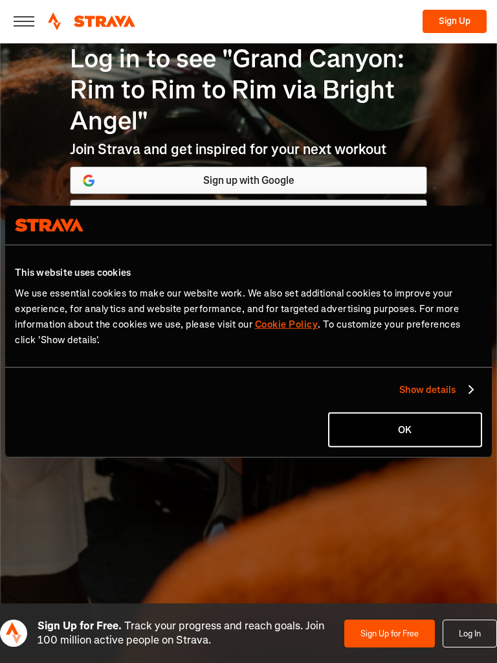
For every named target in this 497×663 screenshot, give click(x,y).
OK (405, 429)
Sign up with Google (248, 180)
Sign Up (454, 21)
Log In (470, 633)
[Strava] (91, 21)
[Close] (24, 21)
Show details (427, 389)
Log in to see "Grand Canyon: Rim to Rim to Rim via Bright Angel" (237, 89)
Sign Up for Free (389, 633)
